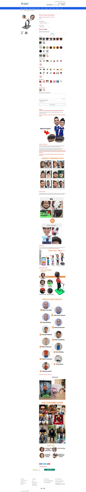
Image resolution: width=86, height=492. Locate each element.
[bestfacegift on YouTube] (44, 488)
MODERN (46, 8)
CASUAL (50, 8)
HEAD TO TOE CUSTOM (32, 8)
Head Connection (41, 25)
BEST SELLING (26, 8)
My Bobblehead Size (42, 21)
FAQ (32, 480)
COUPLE (53, 8)
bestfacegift (24, 491)
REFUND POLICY (34, 484)
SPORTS (42, 8)
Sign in (59, 3)
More (62, 8)
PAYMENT (22, 484)
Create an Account (63, 3)
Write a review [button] (49, 469)
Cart (63, 4)
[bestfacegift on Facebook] (41, 488)
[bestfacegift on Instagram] (42, 488)
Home (21, 10)
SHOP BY (57, 8)
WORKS (38, 8)
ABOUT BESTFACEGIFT (24, 480)
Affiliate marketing (34, 485)
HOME (21, 8)
